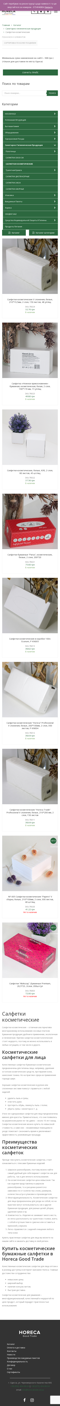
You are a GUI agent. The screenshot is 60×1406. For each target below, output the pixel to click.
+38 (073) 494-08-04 (40, 1386)
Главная (6, 25)
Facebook (24, 1400)
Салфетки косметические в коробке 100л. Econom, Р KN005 (30, 640)
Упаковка (9, 195)
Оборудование (12, 132)
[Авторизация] (41, 11)
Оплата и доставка (16, 1347)
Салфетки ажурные (15, 189)
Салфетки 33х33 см (15, 157)
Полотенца (11, 151)
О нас (9, 1368)
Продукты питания (13, 226)
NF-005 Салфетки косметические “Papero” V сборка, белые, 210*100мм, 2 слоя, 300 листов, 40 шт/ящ (30, 899)
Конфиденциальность (17, 1361)
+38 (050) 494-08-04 (19, 1386)
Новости (11, 1354)
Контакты (11, 1351)
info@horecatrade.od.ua (33, 1389)
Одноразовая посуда (14, 139)
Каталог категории (45, 232)
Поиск (52, 93)
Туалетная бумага (14, 170)
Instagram (32, 1400)
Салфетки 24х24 (13, 182)
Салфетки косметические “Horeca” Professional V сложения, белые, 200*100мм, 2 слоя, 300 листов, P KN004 (30, 725)
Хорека (8, 207)
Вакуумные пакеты (13, 201)
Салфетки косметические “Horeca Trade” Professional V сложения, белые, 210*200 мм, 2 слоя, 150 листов (30, 812)
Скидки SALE (11, 214)
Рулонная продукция (15, 120)
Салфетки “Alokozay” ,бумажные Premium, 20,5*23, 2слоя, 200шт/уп (30, 985)
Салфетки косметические (19, 164)
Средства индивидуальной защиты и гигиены (26, 220)
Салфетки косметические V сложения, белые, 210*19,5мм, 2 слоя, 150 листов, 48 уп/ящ (30, 301)
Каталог (17, 25)
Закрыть (49, 7)
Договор (11, 1365)
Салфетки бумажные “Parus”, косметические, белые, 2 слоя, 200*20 (30, 556)
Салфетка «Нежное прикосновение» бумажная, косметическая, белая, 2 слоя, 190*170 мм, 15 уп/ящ (30, 386)
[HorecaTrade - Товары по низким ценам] (8, 11)
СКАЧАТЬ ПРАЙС (30, 72)
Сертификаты (13, 1372)
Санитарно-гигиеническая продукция (23, 28)
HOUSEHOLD (10, 114)
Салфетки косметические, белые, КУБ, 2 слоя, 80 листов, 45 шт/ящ (30, 472)
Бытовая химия (12, 126)
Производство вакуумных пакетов (23, 1358)
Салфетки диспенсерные (17, 176)
